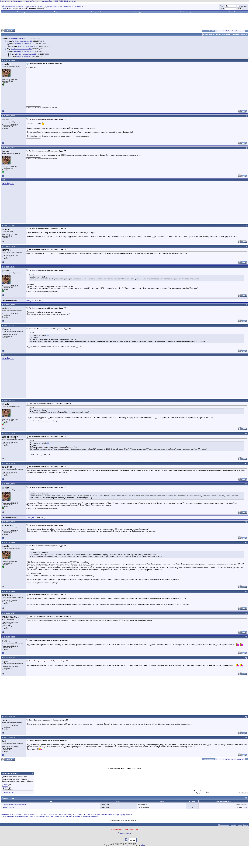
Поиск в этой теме (222, 34)
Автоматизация (66, 6)
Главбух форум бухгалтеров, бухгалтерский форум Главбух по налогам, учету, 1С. (32, 6)
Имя (221, 6)
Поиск (231, 12)
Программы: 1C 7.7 (79, 6)
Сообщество (95, 12)
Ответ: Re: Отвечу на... (24, 56)
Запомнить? (243, 6)
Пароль (222, 8)
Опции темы (207, 34)
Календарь (138, 12)
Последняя (240, 31)
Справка (57, 12)
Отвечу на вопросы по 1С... (18, 38)
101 (232, 31)
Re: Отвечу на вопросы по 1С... (22, 41)
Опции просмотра (238, 34)
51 (229, 31)
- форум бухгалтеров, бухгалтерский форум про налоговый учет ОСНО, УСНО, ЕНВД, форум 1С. (38, 1)
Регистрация (21, 12)
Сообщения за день (187, 12)
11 (226, 31)
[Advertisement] (124, 21)
